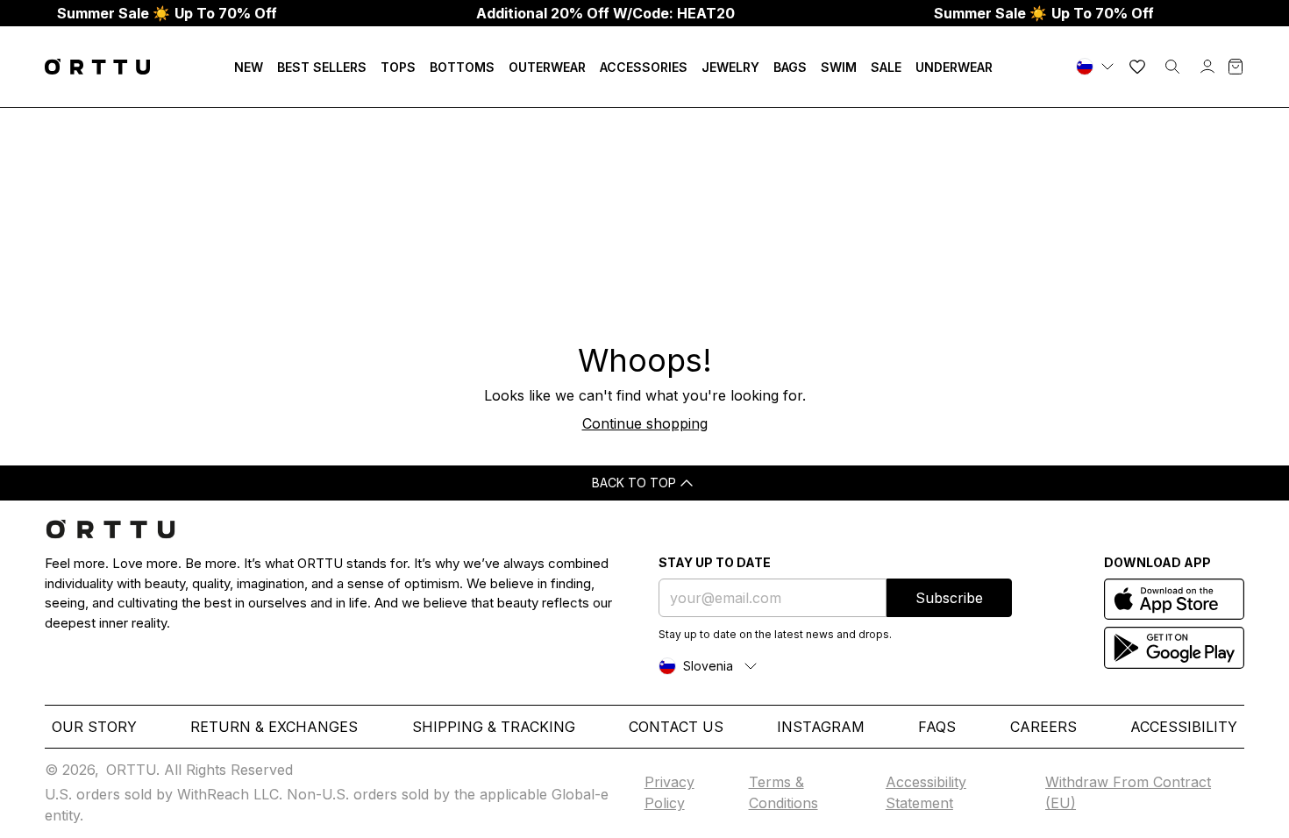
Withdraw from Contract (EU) (1128, 792)
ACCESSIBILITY (1183, 726)
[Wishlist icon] (1137, 66)
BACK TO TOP (634, 482)
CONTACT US (676, 726)
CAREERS (1043, 726)
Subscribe (949, 598)
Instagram (821, 726)
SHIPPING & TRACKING (493, 726)
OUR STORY (94, 726)
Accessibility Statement (926, 792)
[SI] (1097, 66)
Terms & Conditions (783, 792)
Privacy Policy (669, 792)
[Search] (1172, 66)
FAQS (937, 726)
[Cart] (1235, 66)
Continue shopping (645, 423)
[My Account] (1207, 66)
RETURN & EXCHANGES (274, 726)
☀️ (167, 13)
